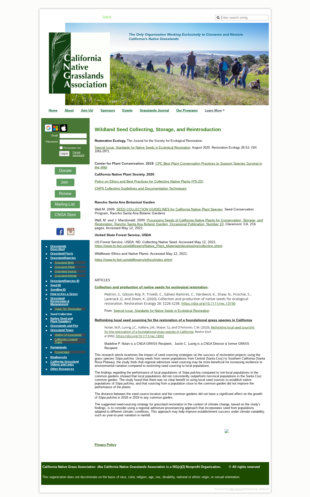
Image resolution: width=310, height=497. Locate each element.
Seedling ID (58, 289)
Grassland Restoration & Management (60, 301)
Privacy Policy (105, 445)
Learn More (213, 110)
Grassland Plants (65, 266)
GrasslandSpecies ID (64, 281)
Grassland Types (62, 330)
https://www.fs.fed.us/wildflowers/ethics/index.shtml (133, 260)
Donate (65, 170)
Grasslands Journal (154, 110)
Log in (107, 16)
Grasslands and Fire (64, 325)
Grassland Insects (66, 271)
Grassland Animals (66, 275)
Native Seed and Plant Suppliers (61, 320)
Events (127, 110)
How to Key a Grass (64, 294)
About (69, 110)
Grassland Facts (61, 253)
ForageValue (62, 352)
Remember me (72, 147)
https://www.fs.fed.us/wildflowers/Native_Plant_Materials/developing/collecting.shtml (158, 246)
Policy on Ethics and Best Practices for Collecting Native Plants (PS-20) (149, 181)
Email (54, 135)
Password (51, 141)
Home (53, 110)
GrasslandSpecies (63, 258)
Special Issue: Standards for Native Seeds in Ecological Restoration (142, 147)
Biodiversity (58, 357)
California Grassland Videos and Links (64, 363)
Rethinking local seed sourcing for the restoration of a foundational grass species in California (179, 329)
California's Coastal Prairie (66, 341)
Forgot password (78, 154)
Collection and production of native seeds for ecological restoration (151, 287)
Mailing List (65, 204)
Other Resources (62, 369)
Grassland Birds (64, 262)
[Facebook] (60, 231)
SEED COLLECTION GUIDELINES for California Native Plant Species (169, 209)
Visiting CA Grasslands (68, 334)
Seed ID (55, 285)
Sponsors (108, 110)
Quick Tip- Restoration (68, 308)
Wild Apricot (236, 489)
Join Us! (87, 110)
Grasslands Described (58, 248)
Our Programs (187, 110)
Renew (65, 194)
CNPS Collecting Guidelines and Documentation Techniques (140, 188)
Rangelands (58, 347)
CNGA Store (65, 215)
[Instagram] (70, 231)
